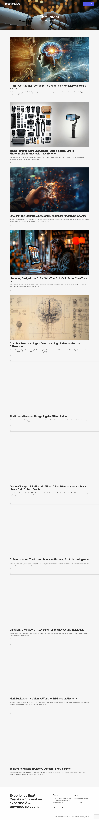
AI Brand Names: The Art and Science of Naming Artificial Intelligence (49, 559)
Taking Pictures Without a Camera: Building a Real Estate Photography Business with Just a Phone (42, 152)
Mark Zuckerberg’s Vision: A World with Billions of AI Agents (43, 698)
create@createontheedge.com (80, 798)
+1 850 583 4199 (78, 802)
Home (45, 20)
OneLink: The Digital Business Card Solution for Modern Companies (48, 215)
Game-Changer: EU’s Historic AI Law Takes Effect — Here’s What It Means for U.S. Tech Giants (48, 488)
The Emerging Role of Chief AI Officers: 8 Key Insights (40, 768)
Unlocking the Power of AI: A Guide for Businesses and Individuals (47, 629)
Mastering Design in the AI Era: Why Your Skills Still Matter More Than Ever (48, 280)
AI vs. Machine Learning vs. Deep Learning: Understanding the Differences (45, 345)
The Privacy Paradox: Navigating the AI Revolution (38, 416)
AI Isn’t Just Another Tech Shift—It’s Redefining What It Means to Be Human (48, 87)
